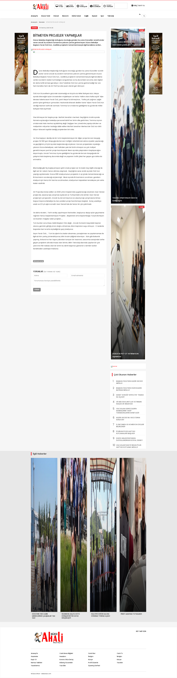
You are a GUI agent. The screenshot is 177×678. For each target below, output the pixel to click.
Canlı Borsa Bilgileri (66, 653)
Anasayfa (34, 653)
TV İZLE (61, 5)
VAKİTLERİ (110, 5)
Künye (90, 659)
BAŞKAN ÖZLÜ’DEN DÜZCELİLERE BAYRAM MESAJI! (127, 388)
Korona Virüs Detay (66, 659)
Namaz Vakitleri (36, 663)
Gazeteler (34, 656)
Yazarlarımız (35, 666)
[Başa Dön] (173, 674)
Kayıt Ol (34, 659)
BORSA (71, 5)
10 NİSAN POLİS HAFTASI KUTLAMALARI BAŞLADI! (124, 432)
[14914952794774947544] (155, 94)
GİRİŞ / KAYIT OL (139, 6)
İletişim (90, 656)
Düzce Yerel (140, 51)
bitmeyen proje (38, 261)
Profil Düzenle (93, 663)
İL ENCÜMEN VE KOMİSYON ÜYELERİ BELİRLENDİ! (128, 425)
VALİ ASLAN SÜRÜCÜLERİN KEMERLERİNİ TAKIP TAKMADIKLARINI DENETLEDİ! (126, 410)
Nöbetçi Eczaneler (66, 663)
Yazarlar (120, 663)
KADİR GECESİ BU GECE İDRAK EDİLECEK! (126, 418)
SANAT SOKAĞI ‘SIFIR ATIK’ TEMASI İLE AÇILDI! (128, 395)
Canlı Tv (120, 653)
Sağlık (142, 30)
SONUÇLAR (83, 5)
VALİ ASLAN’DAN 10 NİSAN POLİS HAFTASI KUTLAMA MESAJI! (127, 445)
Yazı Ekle (63, 666)
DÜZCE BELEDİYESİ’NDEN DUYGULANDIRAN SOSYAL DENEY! (128, 439)
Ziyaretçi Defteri (94, 666)
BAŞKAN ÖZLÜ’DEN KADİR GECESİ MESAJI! (128, 381)
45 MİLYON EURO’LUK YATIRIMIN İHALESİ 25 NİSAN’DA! (127, 402)
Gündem (34, 28)
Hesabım (63, 656)
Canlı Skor (91, 653)
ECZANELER (96, 5)
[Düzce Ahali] (41, 10)
